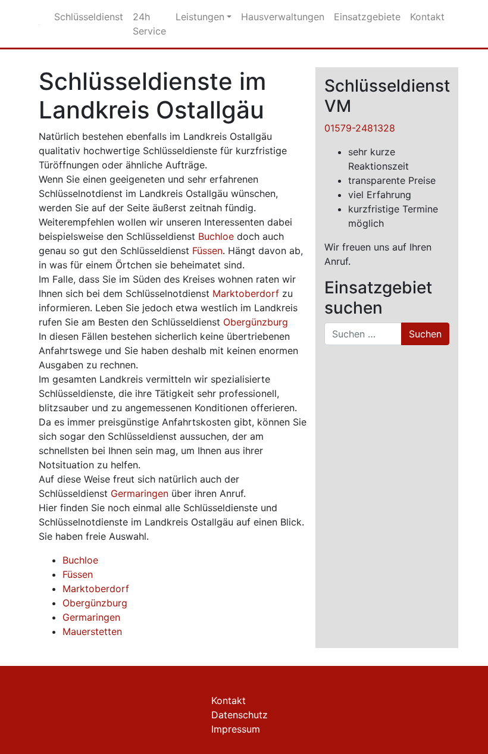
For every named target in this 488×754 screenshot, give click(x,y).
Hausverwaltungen (282, 17)
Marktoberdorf (245, 293)
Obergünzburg (255, 322)
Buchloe (216, 236)
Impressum (235, 729)
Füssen (207, 250)
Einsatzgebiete (367, 17)
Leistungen (200, 17)
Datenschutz (239, 715)
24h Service (149, 24)
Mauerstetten (92, 631)
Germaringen (139, 493)
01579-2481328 (359, 128)
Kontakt (427, 17)
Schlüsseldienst (88, 17)
